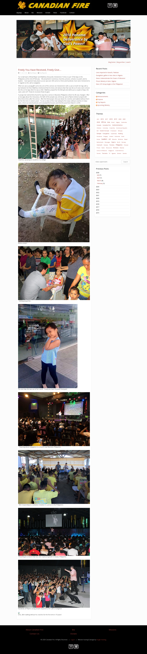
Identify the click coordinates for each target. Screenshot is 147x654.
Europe (99, 133)
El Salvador (114, 131)
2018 (110, 119)
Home (19, 13)
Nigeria (113, 142)
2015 (98, 119)
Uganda (114, 153)
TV (109, 153)
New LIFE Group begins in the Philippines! (109, 84)
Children (99, 128)
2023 (97, 190)
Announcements (103, 96)
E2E (97, 131)
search (128, 62)
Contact (71, 13)
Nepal (125, 139)
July (98, 175)
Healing (120, 133)
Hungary (105, 136)
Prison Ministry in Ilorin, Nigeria (106, 81)
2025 (124, 119)
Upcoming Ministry (104, 105)
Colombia (105, 128)
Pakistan (106, 145)
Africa (103, 122)
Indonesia (117, 136)
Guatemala (114, 133)
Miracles (114, 139)
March (99, 181)
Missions (39, 13)
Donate (47, 13)
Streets (99, 153)
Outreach (99, 145)
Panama (112, 145)
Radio (103, 148)
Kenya (98, 139)
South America (119, 150)
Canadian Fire (107, 125)
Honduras (99, 136)
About (26, 13)
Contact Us (34, 633)
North (118, 142)
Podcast (126, 145)
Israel (122, 136)
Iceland (111, 136)
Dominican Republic (121, 128)
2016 (102, 119)
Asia (108, 122)
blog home (111, 62)
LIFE (110, 139)
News (55, 13)
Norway (124, 142)
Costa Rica (112, 128)
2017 (106, 119)
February (100, 183)
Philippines (119, 145)
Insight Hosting (101, 640)
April (98, 178)
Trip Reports (43, 73)
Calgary (118, 122)
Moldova (120, 139)
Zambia (125, 153)
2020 (119, 119)
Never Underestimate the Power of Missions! (110, 78)
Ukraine (119, 153)
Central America (117, 125)
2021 (97, 195)
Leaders (104, 139)
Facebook (63, 13)
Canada (99, 125)
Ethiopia (120, 131)
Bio (33, 13)
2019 (115, 119)
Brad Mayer (33, 73)
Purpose (100, 99)
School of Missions (102, 150)
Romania (115, 148)
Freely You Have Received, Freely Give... (39, 69)
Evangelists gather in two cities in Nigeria (109, 75)
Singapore (111, 150)
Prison (98, 148)
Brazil (112, 122)
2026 (98, 122)
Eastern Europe (104, 131)
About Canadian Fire (34, 629)
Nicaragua (107, 142)
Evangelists (106, 133)
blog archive (121, 62)
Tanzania (104, 153)
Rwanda (122, 148)
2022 (97, 192)
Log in (73, 640)
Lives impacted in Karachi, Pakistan (107, 72)
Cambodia (124, 122)
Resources (109, 148)
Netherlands (100, 142)
